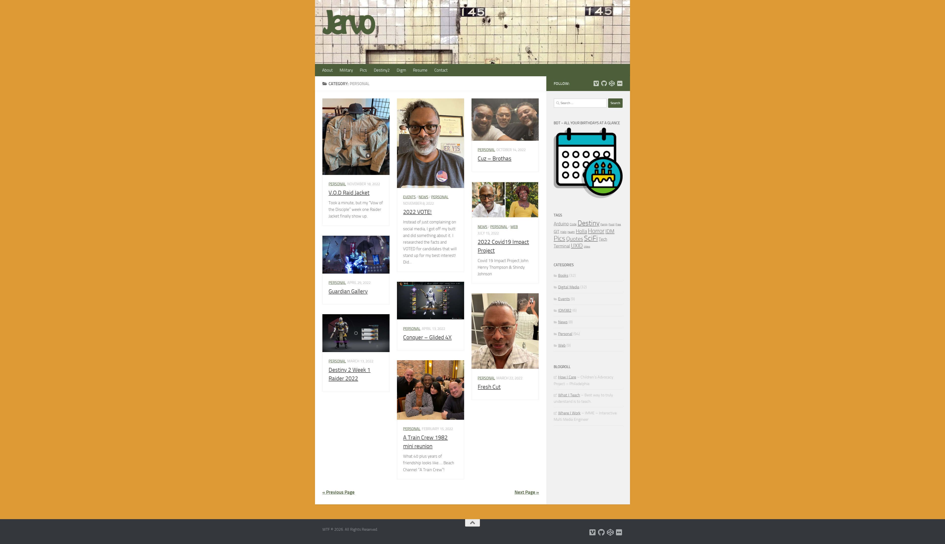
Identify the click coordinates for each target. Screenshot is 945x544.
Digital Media (568, 287)
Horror (596, 230)
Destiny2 (382, 70)
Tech (603, 239)
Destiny (588, 223)
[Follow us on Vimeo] (596, 83)
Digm (401, 70)
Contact (441, 70)
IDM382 (564, 310)
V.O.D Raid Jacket (349, 192)
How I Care (567, 377)
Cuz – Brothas (494, 158)
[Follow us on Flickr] (620, 83)
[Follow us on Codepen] (612, 83)
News (423, 197)
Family (604, 224)
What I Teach (569, 395)
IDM (609, 231)
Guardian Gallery (348, 291)
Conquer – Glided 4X (427, 337)
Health (571, 232)
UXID (577, 245)
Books (563, 275)
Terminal (562, 246)
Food (611, 224)
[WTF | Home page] (348, 22)
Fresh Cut (489, 386)
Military (346, 70)
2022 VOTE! (417, 211)
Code (573, 224)
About (327, 70)
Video (587, 246)
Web (514, 227)
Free (618, 224)
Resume (420, 70)
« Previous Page (338, 492)
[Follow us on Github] (604, 83)
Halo (563, 232)
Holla (581, 231)
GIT (556, 231)
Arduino (561, 224)
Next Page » (527, 492)
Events (409, 197)
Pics (363, 70)
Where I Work (569, 413)
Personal (337, 184)
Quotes (574, 239)
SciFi (591, 238)
